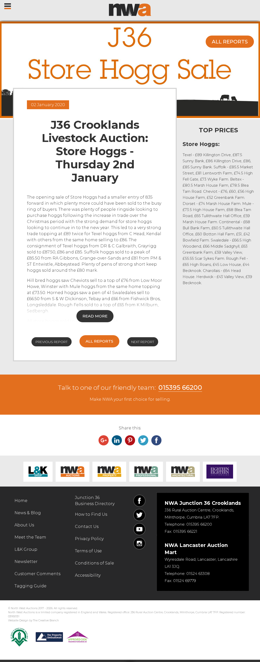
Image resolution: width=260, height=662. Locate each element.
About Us (24, 525)
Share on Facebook (156, 440)
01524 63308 (198, 573)
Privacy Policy (89, 538)
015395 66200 (180, 387)
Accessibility (88, 575)
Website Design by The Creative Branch (33, 620)
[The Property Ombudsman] (62, 636)
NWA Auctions (72, 472)
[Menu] (8, 5)
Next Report (142, 342)
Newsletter (26, 561)
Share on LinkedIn (117, 440)
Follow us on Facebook (139, 500)
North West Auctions (130, 10)
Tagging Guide (30, 586)
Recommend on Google (104, 440)
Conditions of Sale (94, 563)
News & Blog (27, 512)
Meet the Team (30, 537)
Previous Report (52, 342)
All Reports (230, 42)
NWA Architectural (183, 472)
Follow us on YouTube (139, 529)
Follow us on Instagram (139, 543)
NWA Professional (146, 472)
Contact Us (87, 526)
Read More (95, 316)
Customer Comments (37, 573)
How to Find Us (91, 514)
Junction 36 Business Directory (95, 500)
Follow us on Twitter (139, 515)
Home (20, 500)
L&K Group (38, 472)
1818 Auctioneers (220, 472)
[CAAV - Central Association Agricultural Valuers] (19, 637)
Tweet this (143, 440)
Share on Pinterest (130, 440)
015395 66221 (185, 531)
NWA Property (109, 472)
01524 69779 (184, 580)
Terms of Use (88, 550)
